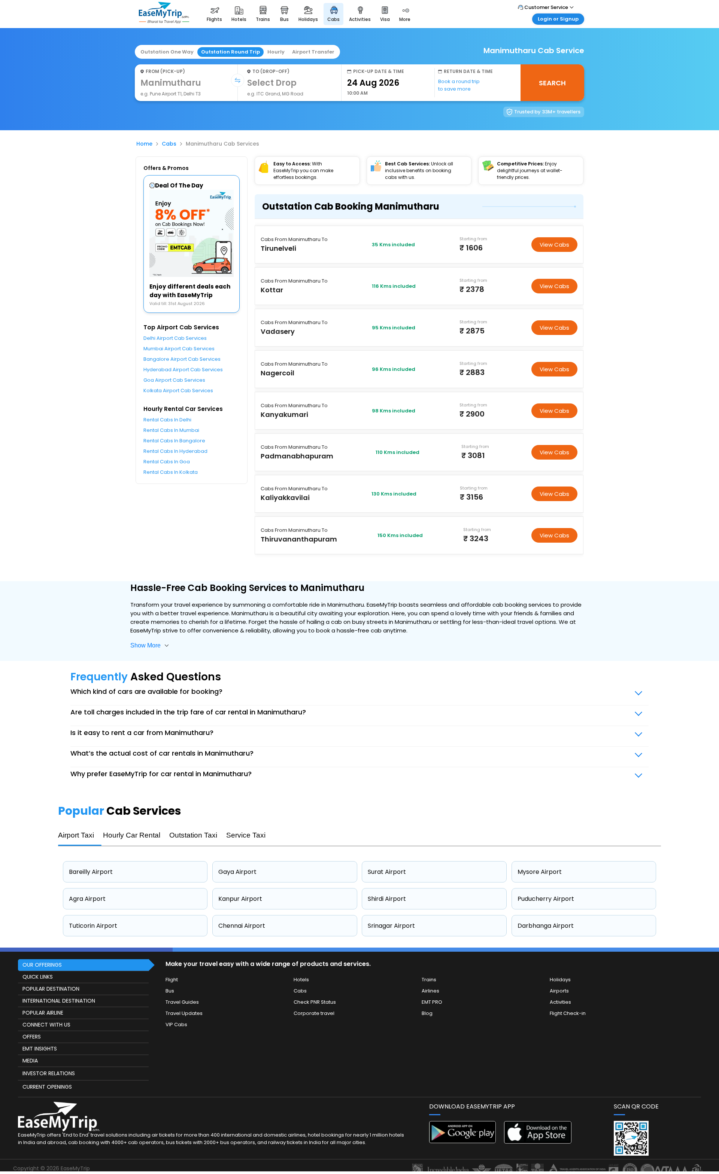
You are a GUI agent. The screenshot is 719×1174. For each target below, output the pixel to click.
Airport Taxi (76, 835)
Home (144, 143)
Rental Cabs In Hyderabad (175, 451)
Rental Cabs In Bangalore (174, 440)
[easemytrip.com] (164, 21)
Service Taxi (246, 835)
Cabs (169, 143)
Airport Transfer (313, 51)
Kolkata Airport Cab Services (178, 390)
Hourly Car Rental (131, 835)
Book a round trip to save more (459, 85)
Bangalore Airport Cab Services (182, 359)
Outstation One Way (167, 51)
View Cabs (554, 244)
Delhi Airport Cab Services (175, 338)
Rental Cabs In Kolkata (170, 472)
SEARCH (552, 83)
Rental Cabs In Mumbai (171, 430)
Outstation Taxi (193, 835)
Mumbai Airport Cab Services (179, 348)
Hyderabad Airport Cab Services (183, 369)
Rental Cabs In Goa (166, 461)
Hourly (276, 51)
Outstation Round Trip (230, 51)
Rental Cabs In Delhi (167, 419)
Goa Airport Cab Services (174, 380)
